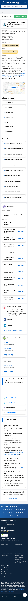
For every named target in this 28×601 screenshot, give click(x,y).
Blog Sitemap (4, 578)
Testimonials (18, 559)
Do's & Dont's (18, 553)
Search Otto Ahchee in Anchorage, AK (13, 6)
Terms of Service (14, 596)
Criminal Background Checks (7, 573)
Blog (16, 547)
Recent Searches (8, 538)
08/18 (12, 540)
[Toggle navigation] (25, 2)
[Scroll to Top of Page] (25, 595)
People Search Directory (6, 547)
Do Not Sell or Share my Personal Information (20, 562)
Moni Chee (14, 75)
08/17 (15, 540)
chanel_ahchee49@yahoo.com (11, 454)
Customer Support (19, 555)
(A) (8, 10)
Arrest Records (4, 571)
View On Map (14, 87)
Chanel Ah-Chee (9, 76)
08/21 (2, 540)
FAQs (16, 549)
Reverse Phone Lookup (6, 553)
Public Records (4, 555)
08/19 (9, 540)
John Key (8, 75)
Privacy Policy (10, 591)
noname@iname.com (9, 456)
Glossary (17, 551)
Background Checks (5, 549)
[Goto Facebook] (2, 528)
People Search (4, 10)
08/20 (5, 540)
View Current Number (11, 45)
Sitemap (3, 576)
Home (3, 596)
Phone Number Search (6, 567)
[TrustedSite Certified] (4, 535)
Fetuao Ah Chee (14, 469)
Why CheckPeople (19, 557)
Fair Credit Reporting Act (18, 588)
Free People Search (5, 569)
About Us (8, 596)
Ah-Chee (12, 10)
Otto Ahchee (21, 75)
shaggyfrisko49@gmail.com (16, 452)
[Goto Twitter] (5, 528)
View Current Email (10, 52)
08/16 (19, 540)
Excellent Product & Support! (8, 530)
